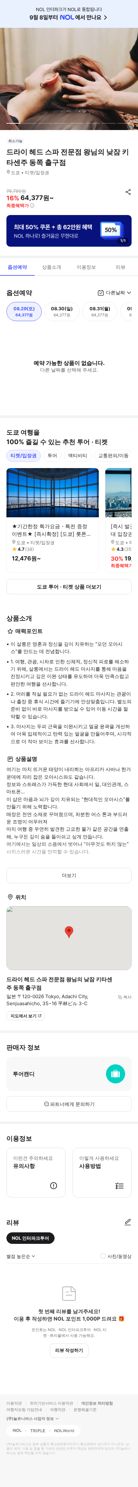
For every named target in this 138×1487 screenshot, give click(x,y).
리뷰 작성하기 (69, 1350)
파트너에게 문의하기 (72, 1104)
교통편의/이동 (113, 455)
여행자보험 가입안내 (24, 1409)
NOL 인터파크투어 (30, 1238)
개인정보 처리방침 (97, 1403)
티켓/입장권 (24, 455)
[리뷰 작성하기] (128, 1222)
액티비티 (77, 455)
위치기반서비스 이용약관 (51, 1403)
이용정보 (86, 267)
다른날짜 (115, 292)
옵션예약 (17, 267)
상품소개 (51, 267)
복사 (127, 996)
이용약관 (14, 1403)
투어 (52, 455)
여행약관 (57, 1409)
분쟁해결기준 (85, 1409)
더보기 (69, 875)
